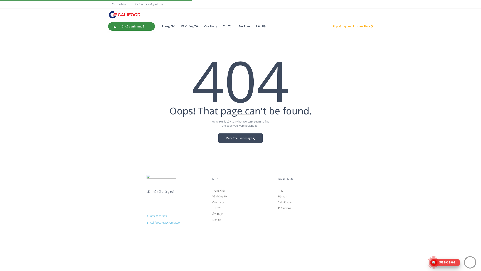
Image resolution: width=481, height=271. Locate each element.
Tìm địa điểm (119, 4)
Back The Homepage (239, 138)
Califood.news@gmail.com (149, 4)
